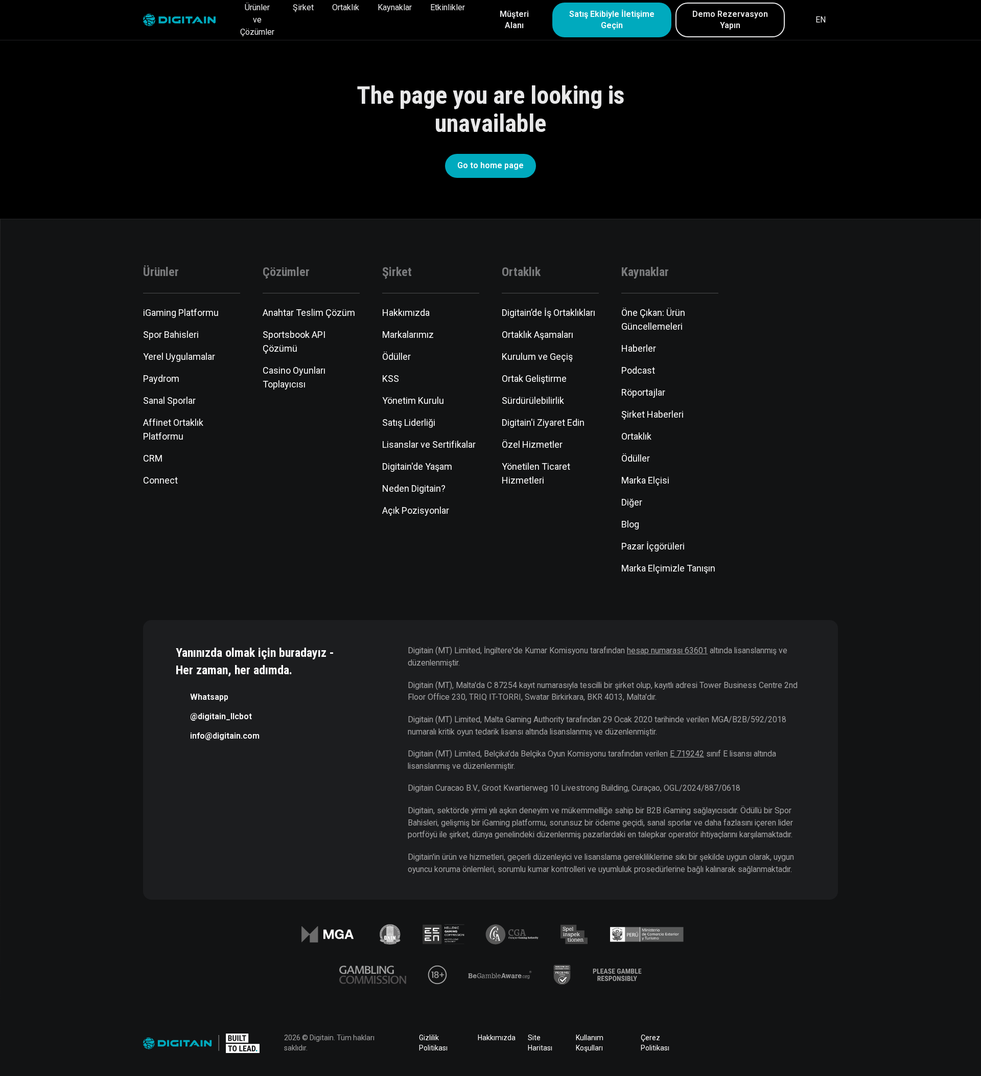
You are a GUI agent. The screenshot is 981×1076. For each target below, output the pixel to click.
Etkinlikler (447, 7)
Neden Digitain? (414, 488)
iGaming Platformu (181, 312)
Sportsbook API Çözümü (294, 341)
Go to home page (490, 165)
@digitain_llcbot (221, 716)
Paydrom (161, 378)
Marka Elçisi (645, 480)
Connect (160, 480)
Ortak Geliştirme (534, 378)
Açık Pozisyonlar (415, 510)
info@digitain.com (225, 736)
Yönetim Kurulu (413, 400)
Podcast (638, 370)
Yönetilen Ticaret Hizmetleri (536, 473)
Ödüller (396, 356)
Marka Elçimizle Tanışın (668, 568)
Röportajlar (643, 392)
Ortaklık (345, 7)
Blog (630, 524)
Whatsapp (209, 697)
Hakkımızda (406, 312)
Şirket (303, 7)
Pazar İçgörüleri (653, 546)
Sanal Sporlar (169, 400)
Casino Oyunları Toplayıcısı (294, 377)
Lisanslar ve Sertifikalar (429, 444)
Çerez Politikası (655, 1043)
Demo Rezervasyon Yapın (730, 19)
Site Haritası (540, 1043)
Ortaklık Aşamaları (537, 334)
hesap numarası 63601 (667, 650)
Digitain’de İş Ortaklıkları (548, 312)
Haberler (638, 348)
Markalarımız (408, 334)
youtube (803, 1043)
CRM (152, 458)
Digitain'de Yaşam (417, 466)
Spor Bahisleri (171, 334)
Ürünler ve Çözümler (257, 20)
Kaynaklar (395, 7)
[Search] (799, 20)
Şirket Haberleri (652, 414)
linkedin (746, 1043)
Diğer (631, 502)
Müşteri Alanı (514, 19)
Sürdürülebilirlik (533, 400)
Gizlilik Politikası (433, 1043)
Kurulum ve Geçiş (537, 356)
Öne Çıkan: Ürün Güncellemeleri (653, 319)
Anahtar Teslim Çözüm (309, 312)
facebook (717, 1043)
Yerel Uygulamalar (179, 356)
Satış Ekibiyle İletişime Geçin (612, 19)
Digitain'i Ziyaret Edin (543, 422)
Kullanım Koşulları (589, 1043)
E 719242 (687, 754)
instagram (832, 1043)
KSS (390, 378)
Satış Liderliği (408, 422)
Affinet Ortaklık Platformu (173, 429)
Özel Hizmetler (532, 444)
